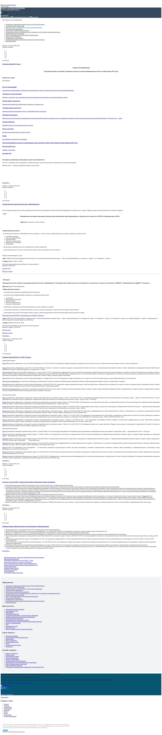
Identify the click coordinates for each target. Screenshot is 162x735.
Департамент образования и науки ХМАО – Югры (18, 560)
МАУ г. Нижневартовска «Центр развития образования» (22, 35)
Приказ (4, 363)
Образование (8, 707)
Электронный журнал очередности (16, 661)
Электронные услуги (12, 611)
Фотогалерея (7, 715)
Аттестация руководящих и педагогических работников (22, 615)
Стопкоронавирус (9, 571)
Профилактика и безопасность (14, 38)
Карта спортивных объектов (14, 665)
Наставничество (10, 627)
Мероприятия (10, 612)
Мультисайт (9, 646)
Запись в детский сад (12, 653)
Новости (6, 705)
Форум (6, 712)
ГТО (7, 624)
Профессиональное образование (15, 33)
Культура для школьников (13, 623)
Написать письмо (7, 271)
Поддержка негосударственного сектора (17, 620)
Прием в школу (10, 655)
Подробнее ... (6, 182)
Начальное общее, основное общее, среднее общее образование (24, 27)
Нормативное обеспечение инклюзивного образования (25, 526)
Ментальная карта (11, 41)
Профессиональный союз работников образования (20, 617)
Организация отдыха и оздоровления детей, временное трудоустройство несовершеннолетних (33, 32)
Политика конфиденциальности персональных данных (14, 731)
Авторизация (4, 15)
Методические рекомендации (10, 381)
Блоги (7, 643)
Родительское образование (13, 36)
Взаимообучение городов (11, 568)
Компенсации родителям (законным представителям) (21, 662)
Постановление (6, 372)
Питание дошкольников (12, 659)
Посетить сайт (6, 268)
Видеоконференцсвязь (12, 642)
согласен (5, 730)
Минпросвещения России (11, 559)
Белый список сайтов (12, 636)
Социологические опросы (13, 645)
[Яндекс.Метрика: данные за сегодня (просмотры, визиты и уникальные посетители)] (6, 686)
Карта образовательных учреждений (16, 664)
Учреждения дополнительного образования (20, 204)
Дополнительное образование (14, 29)
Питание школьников (12, 658)
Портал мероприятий (10, 566)
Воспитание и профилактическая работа (17, 30)
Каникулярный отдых (11, 64)
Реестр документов (11, 640)
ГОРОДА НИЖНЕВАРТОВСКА (13, 9)
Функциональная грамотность (14, 618)
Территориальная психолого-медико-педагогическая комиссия (24, 621)
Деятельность (8, 708)
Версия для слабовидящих (8, 5)
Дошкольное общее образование (15, 26)
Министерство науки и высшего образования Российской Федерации (24, 557)
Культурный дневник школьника (13, 572)
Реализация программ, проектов (15, 609)
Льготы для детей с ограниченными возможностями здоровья (28, 482)
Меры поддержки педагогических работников (19, 629)
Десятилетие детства (12, 626)
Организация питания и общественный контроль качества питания (25, 39)
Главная (6, 704)
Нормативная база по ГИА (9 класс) (16, 357)
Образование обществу (12, 614)
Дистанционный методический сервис (17, 637)
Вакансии (7, 710)
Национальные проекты (11, 569)
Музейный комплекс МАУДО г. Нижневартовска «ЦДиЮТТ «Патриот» (23, 315)
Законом (145, 496)
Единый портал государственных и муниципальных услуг (21, 565)
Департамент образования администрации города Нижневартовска (25, 24)
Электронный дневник (12, 656)
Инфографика (10, 639)
